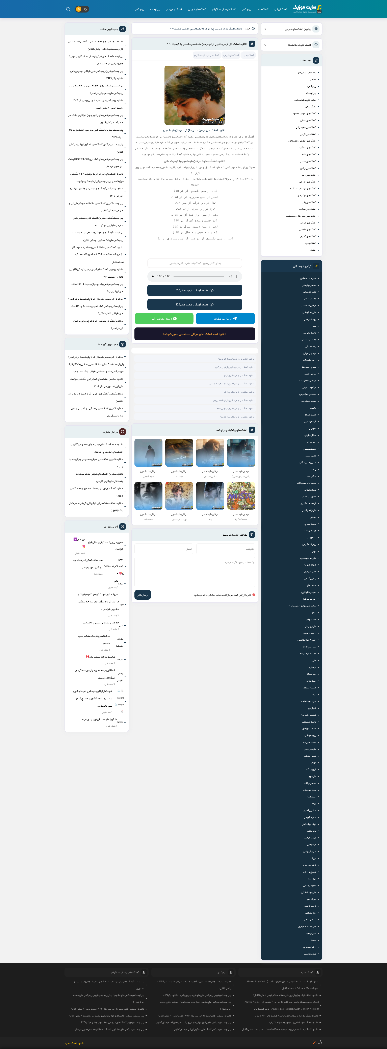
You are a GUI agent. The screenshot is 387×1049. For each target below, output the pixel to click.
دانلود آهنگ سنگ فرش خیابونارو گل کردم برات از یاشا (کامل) (96, 506)
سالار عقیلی (310, 435)
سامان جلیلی (310, 373)
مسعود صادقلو (308, 401)
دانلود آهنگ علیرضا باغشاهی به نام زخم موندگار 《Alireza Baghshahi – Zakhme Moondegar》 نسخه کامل (98, 254)
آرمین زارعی (310, 633)
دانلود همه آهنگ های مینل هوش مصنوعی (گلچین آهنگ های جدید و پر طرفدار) (97, 447)
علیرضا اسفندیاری (307, 926)
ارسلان (312, 667)
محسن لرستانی (308, 339)
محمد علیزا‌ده (309, 742)
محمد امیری (310, 524)
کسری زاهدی (309, 496)
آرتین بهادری (309, 946)
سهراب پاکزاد (309, 646)
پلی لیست (155, 9)
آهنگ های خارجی (197, 9)
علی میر (312, 776)
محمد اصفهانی (309, 721)
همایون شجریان (308, 715)
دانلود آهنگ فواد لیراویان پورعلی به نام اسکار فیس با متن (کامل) (285, 995)
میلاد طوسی (310, 953)
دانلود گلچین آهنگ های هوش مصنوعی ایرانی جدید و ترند (96, 462)
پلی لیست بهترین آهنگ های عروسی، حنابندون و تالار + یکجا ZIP (95, 133)
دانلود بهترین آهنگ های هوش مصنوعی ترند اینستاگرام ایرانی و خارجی (99, 477)
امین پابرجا (311, 933)
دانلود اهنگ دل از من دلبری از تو (239, 391)
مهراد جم (311, 899)
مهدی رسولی (309, 353)
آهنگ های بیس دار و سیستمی (301, 215)
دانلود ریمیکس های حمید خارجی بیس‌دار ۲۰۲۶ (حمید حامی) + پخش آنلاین (98, 103)
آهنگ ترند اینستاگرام (224, 9)
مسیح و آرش (309, 871)
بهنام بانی (311, 537)
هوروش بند (310, 530)
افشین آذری (310, 810)
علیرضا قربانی (309, 312)
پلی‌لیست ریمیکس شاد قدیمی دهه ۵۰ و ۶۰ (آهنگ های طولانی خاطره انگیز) (97, 309)
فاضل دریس (309, 865)
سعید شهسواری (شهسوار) (302, 605)
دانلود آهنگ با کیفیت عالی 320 (192, 290)
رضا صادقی (310, 346)
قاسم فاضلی (310, 905)
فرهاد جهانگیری (308, 503)
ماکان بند (311, 476)
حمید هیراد (310, 414)
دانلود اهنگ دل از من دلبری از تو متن (237, 416)
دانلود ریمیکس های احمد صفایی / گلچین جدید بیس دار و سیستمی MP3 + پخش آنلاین (95, 45)
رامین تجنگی (309, 360)
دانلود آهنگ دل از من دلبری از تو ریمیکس (234, 367)
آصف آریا (311, 796)
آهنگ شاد (262, 9)
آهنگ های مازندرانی (306, 127)
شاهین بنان (310, 919)
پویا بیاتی (311, 830)
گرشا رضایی (310, 421)
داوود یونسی (309, 885)
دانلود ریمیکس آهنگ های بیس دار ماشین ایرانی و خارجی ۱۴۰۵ (96, 192)
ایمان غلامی (310, 912)
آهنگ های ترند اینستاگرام (303, 188)
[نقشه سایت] (320, 1042)
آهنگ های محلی (308, 120)
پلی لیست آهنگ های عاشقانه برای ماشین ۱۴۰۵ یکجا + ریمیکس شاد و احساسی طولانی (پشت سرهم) (96, 367)
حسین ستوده (309, 687)
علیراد (313, 660)
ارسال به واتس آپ (162, 318)
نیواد (313, 694)
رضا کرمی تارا (309, 598)
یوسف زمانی (310, 319)
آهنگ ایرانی (281, 9)
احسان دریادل (309, 728)
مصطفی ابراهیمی (307, 394)
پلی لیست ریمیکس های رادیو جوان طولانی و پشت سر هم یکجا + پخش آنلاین (95, 118)
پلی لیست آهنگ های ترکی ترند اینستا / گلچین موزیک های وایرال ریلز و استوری (95, 59)
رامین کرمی (310, 578)
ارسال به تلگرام (222, 318)
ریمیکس (246, 9)
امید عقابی (311, 680)
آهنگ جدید (310, 243)
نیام (314, 612)
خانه (247, 28)
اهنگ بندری (310, 106)
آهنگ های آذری (308, 236)
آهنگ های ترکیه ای (306, 195)
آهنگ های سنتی (308, 161)
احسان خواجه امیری (306, 639)
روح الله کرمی (309, 544)
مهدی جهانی (310, 837)
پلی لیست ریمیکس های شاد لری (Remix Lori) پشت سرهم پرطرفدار (95, 162)
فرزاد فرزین (310, 564)
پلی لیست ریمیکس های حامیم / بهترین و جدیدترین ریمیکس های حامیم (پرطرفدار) (96, 89)
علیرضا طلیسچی (308, 558)
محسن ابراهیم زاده (306, 483)
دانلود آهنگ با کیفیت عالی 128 (192, 304)
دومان (313, 517)
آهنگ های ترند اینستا (299, 44)
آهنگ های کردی (308, 134)
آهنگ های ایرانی (308, 222)
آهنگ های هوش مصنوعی (303, 113)
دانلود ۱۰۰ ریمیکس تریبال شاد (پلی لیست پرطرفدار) (95, 298)
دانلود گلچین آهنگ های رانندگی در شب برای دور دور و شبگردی (97, 411)
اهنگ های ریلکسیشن (305, 100)
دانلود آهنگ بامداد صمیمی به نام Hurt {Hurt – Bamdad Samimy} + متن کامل (280, 1029)
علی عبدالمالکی (308, 892)
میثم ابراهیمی (309, 387)
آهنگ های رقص (308, 168)
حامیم (313, 407)
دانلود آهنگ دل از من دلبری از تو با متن (236, 358)
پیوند (313, 940)
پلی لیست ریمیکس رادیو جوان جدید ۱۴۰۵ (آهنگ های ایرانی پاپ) (97, 287)
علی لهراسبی (310, 749)
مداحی (313, 79)
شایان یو (312, 708)
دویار (313, 762)
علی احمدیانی (309, 291)
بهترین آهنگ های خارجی (298, 29)
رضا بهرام (311, 442)
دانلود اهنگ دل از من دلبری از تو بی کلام (235, 408)
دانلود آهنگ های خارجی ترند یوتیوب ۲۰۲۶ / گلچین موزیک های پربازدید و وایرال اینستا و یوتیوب (97, 177)
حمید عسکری (309, 448)
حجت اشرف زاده (308, 653)
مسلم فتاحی (310, 489)
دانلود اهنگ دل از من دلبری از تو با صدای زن (233, 400)
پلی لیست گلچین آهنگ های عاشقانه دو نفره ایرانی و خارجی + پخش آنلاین (96, 206)
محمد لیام (311, 619)
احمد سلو (311, 585)
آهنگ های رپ (309, 174)
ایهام (314, 803)
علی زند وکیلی (309, 510)
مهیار (313, 325)
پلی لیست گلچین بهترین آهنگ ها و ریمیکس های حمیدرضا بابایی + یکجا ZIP (98, 221)
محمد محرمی (310, 332)
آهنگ (313, 250)
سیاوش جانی (309, 851)
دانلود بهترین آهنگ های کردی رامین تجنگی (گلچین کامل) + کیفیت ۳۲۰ (96, 272)
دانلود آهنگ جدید (74, 1043)
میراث (313, 858)
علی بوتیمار (310, 626)
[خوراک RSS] (315, 1042)
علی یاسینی (310, 455)
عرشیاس (311, 844)
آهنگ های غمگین (307, 147)
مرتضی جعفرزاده (307, 380)
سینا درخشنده (308, 701)
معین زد (312, 428)
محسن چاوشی (309, 285)
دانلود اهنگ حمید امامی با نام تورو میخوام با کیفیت (293, 1022)
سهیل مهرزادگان (308, 462)
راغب (313, 469)
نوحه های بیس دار (307, 72)
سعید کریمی (310, 817)
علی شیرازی (310, 571)
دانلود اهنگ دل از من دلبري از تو (239, 375)
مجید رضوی (310, 298)
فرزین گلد (311, 769)
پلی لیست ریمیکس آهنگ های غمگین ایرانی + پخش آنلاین (96, 147)
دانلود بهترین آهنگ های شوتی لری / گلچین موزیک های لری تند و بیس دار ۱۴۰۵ (96, 382)
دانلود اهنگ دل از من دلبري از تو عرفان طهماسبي (231, 383)
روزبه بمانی (310, 735)
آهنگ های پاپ (309, 202)
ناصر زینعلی (310, 755)
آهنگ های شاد (309, 154)
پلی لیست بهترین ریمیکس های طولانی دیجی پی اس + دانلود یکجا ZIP (95, 74)
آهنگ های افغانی (307, 229)
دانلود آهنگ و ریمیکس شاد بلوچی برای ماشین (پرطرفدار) (98, 324)
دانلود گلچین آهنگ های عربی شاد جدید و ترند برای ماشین (96, 397)
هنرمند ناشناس (308, 278)
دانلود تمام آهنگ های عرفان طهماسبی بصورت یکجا (194, 334)
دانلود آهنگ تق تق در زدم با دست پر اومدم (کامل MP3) (96, 491)
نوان (314, 551)
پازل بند (312, 878)
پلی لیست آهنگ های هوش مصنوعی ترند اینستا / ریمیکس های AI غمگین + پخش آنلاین (97, 236)
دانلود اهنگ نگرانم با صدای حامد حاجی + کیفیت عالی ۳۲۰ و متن (286, 1015)
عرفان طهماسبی (308, 305)
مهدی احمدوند (309, 366)
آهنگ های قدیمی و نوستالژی (302, 140)
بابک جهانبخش (309, 824)
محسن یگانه (310, 783)
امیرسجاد (311, 674)
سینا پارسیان (309, 790)
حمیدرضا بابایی (308, 592)
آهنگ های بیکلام (307, 209)
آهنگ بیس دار (174, 9)
